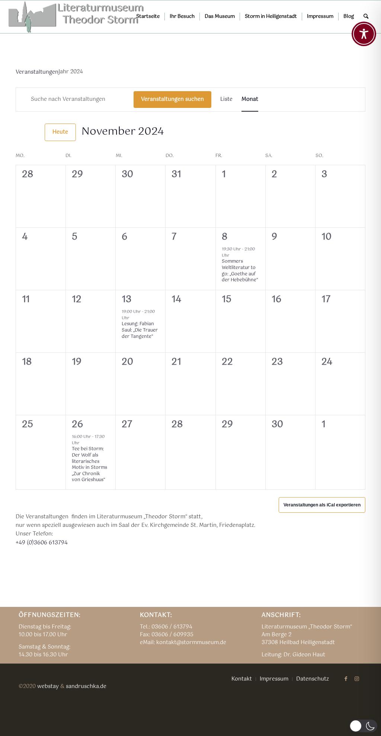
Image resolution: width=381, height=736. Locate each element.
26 (77, 424)
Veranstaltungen (37, 72)
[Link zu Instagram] (356, 678)
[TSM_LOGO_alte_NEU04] (76, 16)
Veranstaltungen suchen (172, 99)
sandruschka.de (86, 686)
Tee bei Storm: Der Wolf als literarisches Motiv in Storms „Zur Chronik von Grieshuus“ (89, 464)
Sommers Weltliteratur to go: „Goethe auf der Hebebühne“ (240, 271)
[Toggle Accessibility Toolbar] (363, 33)
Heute (60, 132)
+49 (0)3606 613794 (42, 542)
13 (126, 299)
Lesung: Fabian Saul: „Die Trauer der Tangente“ (140, 330)
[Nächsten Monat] (34, 132)
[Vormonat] (20, 132)
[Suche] (366, 16)
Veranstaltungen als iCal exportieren (322, 505)
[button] (363, 726)
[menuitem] (147, 16)
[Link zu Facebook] (345, 678)
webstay (48, 686)
